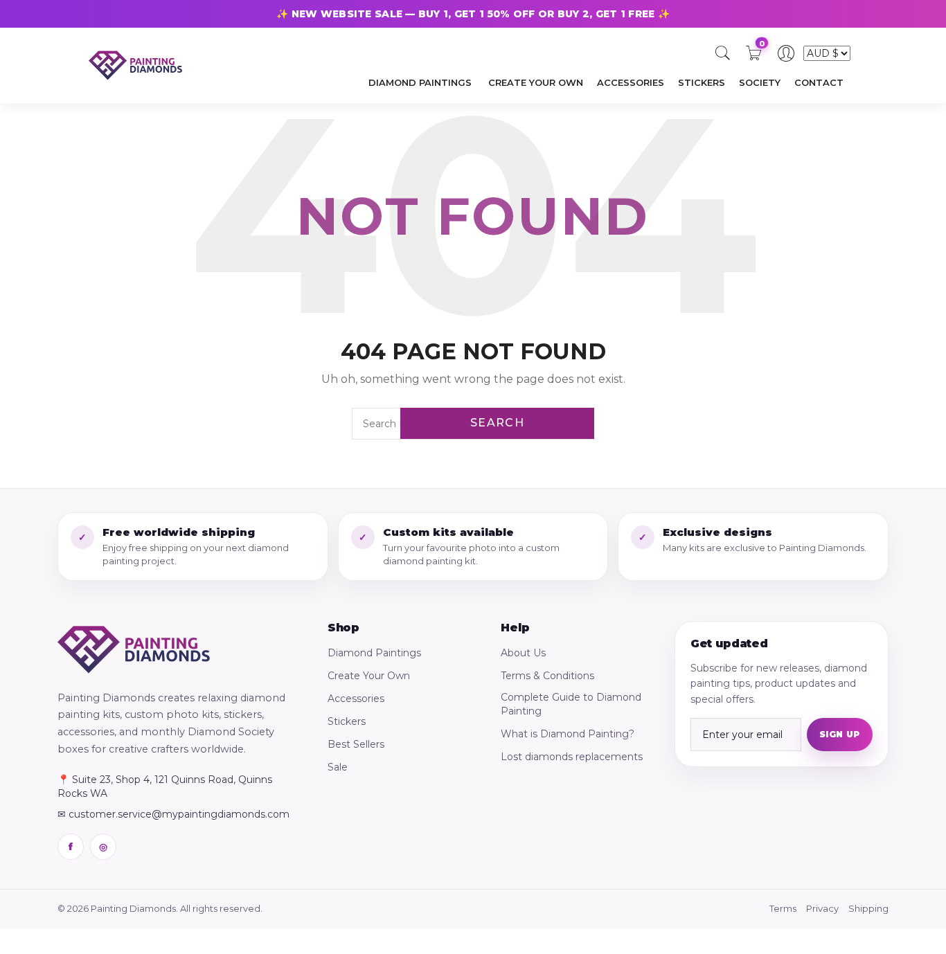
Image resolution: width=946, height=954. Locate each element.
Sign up (839, 734)
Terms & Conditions (547, 675)
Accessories (356, 698)
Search (497, 422)
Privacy (822, 908)
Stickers (347, 721)
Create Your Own (369, 675)
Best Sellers (356, 744)
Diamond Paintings (374, 653)
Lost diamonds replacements (572, 756)
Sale (338, 767)
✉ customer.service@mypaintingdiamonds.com (173, 814)
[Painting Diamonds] (133, 649)
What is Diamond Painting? (567, 734)
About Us (523, 653)
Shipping (868, 908)
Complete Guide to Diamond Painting (571, 704)
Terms (782, 908)
